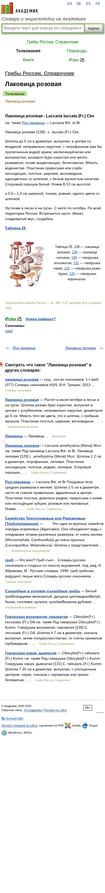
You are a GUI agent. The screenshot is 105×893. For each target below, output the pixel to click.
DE (79, 4)
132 (67, 268)
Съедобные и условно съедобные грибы (42, 591)
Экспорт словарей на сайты (19, 725)
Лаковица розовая (22, 400)
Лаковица (14, 436)
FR (98, 4)
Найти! (93, 28)
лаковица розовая (21, 379)
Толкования (28, 51)
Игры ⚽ (77, 60)
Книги (28, 60)
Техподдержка (33, 710)
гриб (8, 331)
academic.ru (19, 8)
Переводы (77, 51)
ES (88, 4)
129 (74, 252)
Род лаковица (33, 123)
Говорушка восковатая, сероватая (36, 617)
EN (69, 4)
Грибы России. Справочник (52, 42)
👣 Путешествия (12, 718)
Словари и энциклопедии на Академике (43, 19)
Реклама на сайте (55, 710)
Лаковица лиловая (80, 348)
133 (72, 274)
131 (76, 263)
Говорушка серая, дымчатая (30, 653)
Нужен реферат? (41, 319)
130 (74, 257)
